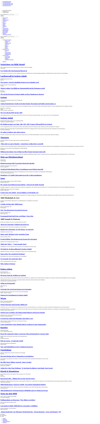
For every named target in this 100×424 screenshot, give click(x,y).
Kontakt (4, 418)
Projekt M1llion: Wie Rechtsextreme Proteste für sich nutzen (18, 239)
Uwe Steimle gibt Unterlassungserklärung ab (13, 71)
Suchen (2, 15)
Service (2, 416)
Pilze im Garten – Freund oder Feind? (11, 341)
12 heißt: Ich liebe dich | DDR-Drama (11, 204)
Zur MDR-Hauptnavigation (8, 4)
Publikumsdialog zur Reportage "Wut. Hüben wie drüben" (18, 400)
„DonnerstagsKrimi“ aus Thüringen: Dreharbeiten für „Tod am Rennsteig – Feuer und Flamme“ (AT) (30, 412)
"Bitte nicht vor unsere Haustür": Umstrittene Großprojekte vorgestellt (21, 144)
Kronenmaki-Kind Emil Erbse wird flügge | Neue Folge (16, 216)
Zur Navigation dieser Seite (8, 3)
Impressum (5, 419)
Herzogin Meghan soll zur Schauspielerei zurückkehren (17, 356)
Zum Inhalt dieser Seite (7, 1)
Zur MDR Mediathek (7, 2)
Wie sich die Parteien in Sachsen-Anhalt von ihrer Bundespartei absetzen (22, 94)
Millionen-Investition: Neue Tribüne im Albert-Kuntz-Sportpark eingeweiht (22, 152)
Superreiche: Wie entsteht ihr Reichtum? (12, 254)
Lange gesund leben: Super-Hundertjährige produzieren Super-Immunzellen (23, 324)
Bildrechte (5, 422)
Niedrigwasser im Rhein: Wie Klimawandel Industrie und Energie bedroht (22, 312)
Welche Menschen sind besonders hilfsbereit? (13, 304)
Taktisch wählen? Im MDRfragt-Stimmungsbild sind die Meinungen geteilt (22, 88)
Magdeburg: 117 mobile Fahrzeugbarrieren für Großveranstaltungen (21, 175)
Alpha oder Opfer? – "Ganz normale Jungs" (13, 244)
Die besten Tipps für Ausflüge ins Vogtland (13, 275)
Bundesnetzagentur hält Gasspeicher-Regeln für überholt (17, 163)
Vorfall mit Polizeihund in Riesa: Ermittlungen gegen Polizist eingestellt (21, 169)
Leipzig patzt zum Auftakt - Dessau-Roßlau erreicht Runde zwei (19, 192)
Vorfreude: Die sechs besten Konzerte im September (15, 289)
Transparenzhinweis (6, 421)
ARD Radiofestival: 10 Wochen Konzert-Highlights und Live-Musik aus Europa (24, 390)
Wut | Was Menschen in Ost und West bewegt (13, 210)
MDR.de (4, 61)
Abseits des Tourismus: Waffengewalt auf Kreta (14, 224)
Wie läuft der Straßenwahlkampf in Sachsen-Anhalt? (16, 249)
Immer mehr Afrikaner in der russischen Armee (14, 234)
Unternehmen (3, 415)
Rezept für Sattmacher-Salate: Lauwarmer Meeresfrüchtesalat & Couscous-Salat (24, 334)
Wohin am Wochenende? (7, 283)
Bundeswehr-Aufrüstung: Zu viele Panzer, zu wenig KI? (17, 229)
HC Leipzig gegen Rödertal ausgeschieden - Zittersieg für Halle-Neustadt (22, 184)
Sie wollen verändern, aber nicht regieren (12, 132)
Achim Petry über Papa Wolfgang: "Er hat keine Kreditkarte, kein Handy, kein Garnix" (26, 368)
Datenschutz (5, 420)
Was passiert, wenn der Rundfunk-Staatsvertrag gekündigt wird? (19, 82)
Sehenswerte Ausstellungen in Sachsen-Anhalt (14, 295)
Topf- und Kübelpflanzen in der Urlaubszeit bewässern (16, 347)
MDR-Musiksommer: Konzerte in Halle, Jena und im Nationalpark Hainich (23, 384)
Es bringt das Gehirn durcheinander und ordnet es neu (16, 318)
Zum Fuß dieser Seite (7, 5)
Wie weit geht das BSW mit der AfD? (11, 112)
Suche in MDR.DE (4, 14)
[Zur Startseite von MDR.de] (2, 8)
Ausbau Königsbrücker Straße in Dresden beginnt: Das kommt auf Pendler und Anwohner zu (28, 103)
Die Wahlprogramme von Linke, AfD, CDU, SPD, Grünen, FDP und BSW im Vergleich (26, 124)
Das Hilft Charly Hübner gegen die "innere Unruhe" (16, 362)
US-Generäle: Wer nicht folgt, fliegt (11, 259)
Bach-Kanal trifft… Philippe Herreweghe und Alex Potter (17, 378)
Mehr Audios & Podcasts (7, 264)
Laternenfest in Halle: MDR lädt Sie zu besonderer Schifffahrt (19, 406)
